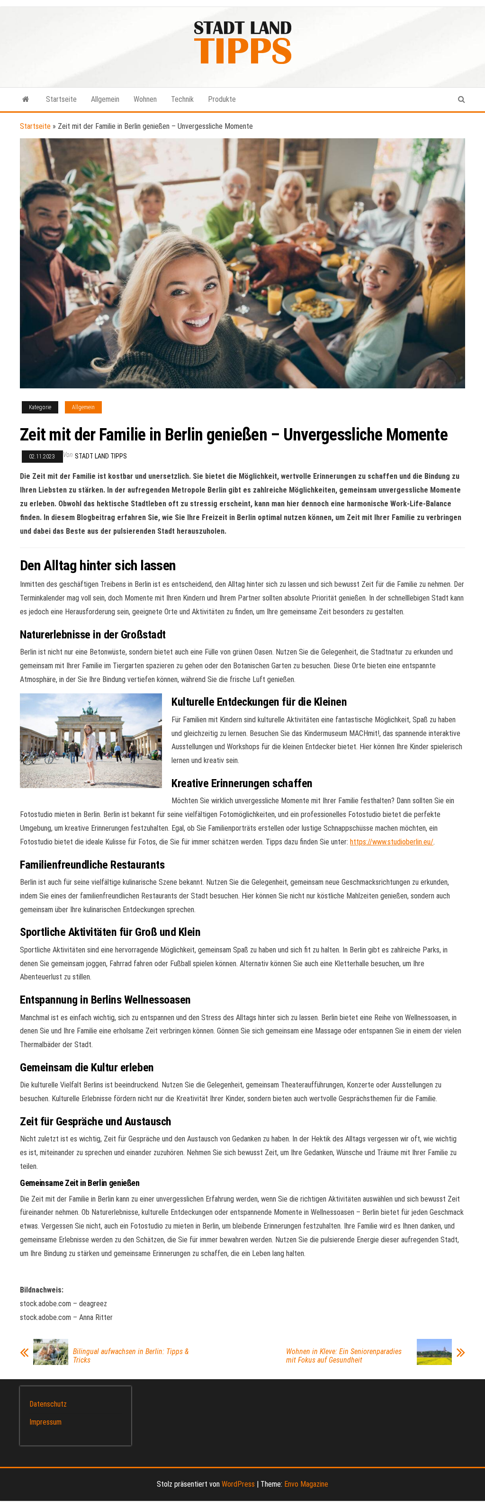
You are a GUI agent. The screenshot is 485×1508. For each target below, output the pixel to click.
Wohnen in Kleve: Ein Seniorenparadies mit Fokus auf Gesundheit (344, 1355)
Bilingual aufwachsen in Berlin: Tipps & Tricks (131, 1355)
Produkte (222, 99)
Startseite (61, 99)
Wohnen (145, 99)
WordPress (238, 1484)
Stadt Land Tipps (101, 456)
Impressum (45, 1422)
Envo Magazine (306, 1484)
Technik (182, 99)
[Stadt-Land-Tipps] (26, 99)
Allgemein (105, 99)
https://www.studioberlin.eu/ (391, 841)
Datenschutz (48, 1404)
